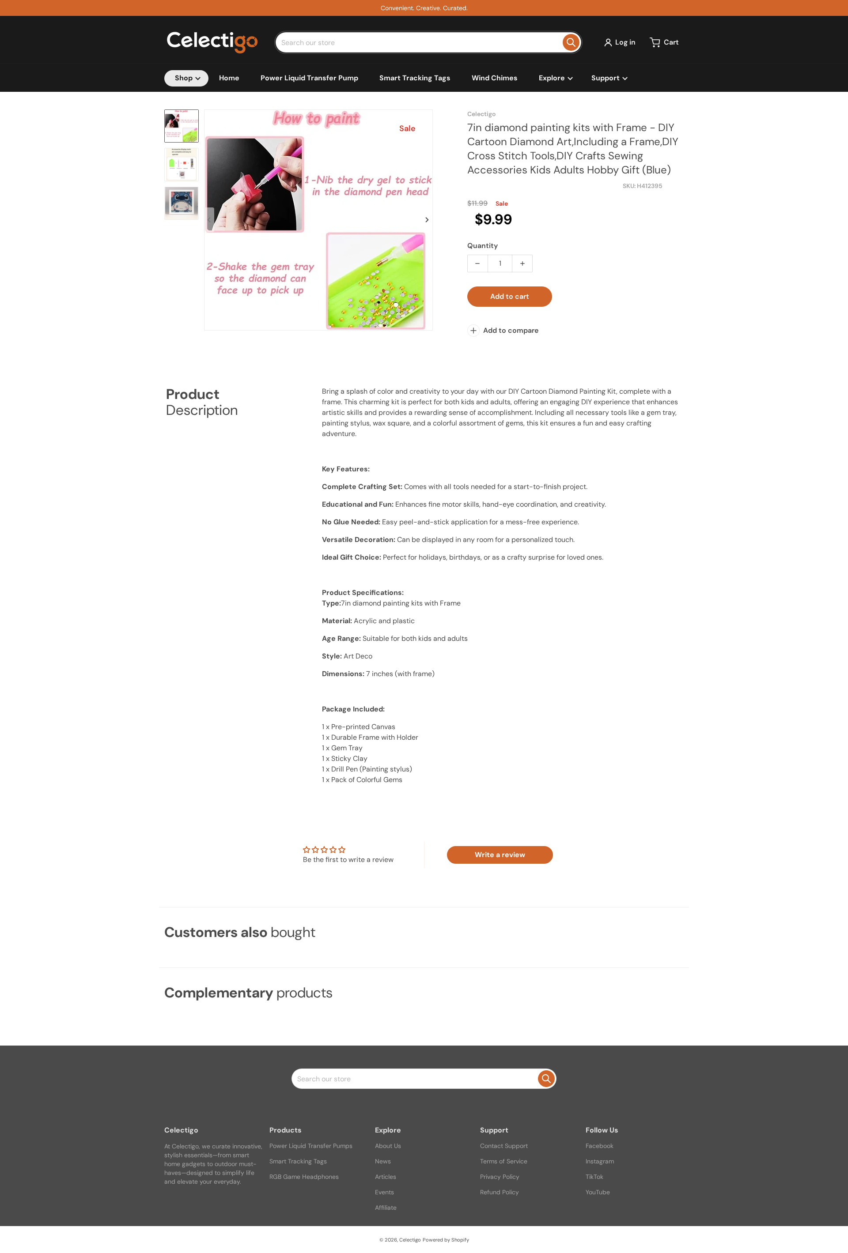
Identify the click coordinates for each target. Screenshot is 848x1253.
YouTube (598, 1192)
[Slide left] (209, 219)
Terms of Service (503, 1161)
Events (384, 1192)
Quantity (482, 245)
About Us (388, 1146)
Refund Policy (499, 1192)
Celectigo (410, 1240)
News (383, 1161)
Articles (385, 1177)
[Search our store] (571, 42)
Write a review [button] (500, 854)
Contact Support (504, 1146)
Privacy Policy (499, 1177)
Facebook (599, 1146)
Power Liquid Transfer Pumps (310, 1146)
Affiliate (386, 1208)
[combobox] (428, 42)
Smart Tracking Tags (298, 1161)
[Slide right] (427, 219)
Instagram (600, 1161)
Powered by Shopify (446, 1240)
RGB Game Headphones (304, 1177)
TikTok (594, 1177)
